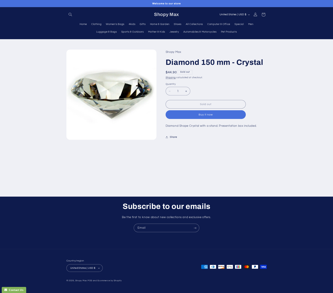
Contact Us (15, 289)
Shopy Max (81, 281)
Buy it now (206, 114)
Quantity (171, 84)
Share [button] (173, 137)
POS (90, 281)
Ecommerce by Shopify (109, 281)
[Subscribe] (195, 228)
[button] (70, 15)
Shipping (171, 77)
